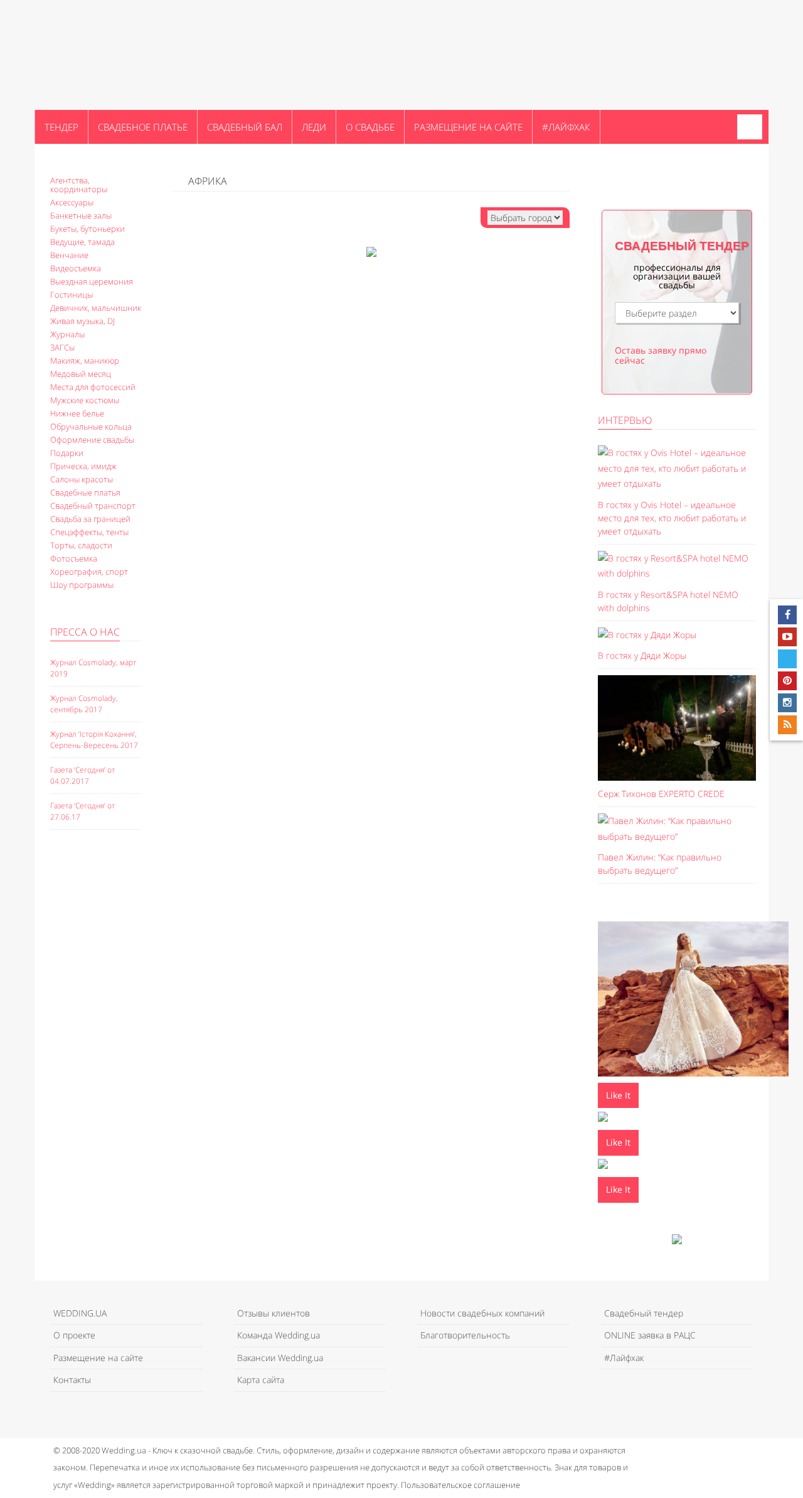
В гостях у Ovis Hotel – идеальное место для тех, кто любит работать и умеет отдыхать (672, 518)
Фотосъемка (73, 558)
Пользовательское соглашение (460, 1484)
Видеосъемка (75, 268)
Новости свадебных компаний (482, 1313)
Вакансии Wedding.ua (280, 1358)
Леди (314, 127)
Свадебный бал (244, 127)
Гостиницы (71, 294)
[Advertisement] (100, 1055)
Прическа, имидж (83, 466)
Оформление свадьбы (92, 439)
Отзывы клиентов (273, 1313)
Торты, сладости (81, 545)
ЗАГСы (62, 347)
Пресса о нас (85, 632)
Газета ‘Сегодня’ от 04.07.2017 (82, 775)
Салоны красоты (81, 479)
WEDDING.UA (80, 1313)
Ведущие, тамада (82, 241)
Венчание (69, 255)
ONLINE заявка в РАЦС (650, 1335)
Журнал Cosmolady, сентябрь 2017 (84, 704)
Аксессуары (71, 202)
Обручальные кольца (91, 426)
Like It (618, 1095)
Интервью (625, 420)
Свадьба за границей (90, 518)
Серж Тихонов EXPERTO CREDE (661, 794)
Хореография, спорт (89, 571)
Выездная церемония (91, 281)
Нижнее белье (77, 413)
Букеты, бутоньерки (87, 228)
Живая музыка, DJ (82, 321)
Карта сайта (260, 1380)
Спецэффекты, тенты (89, 532)
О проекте (74, 1335)
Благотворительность (465, 1335)
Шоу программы (82, 584)
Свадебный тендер (643, 1313)
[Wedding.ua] (97, 55)
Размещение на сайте (468, 127)
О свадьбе (370, 127)
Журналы (67, 334)
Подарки (66, 453)
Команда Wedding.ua (278, 1335)
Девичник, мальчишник (95, 307)
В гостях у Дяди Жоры (642, 655)
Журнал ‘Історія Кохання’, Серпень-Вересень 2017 (94, 740)
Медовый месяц (80, 373)
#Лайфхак (566, 127)
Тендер (61, 127)
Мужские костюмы (84, 400)
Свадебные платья (85, 492)
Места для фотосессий (93, 387)
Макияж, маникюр (84, 360)
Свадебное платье (143, 127)
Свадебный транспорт (93, 505)
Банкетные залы (81, 215)
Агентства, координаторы (78, 185)
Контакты (72, 1380)
